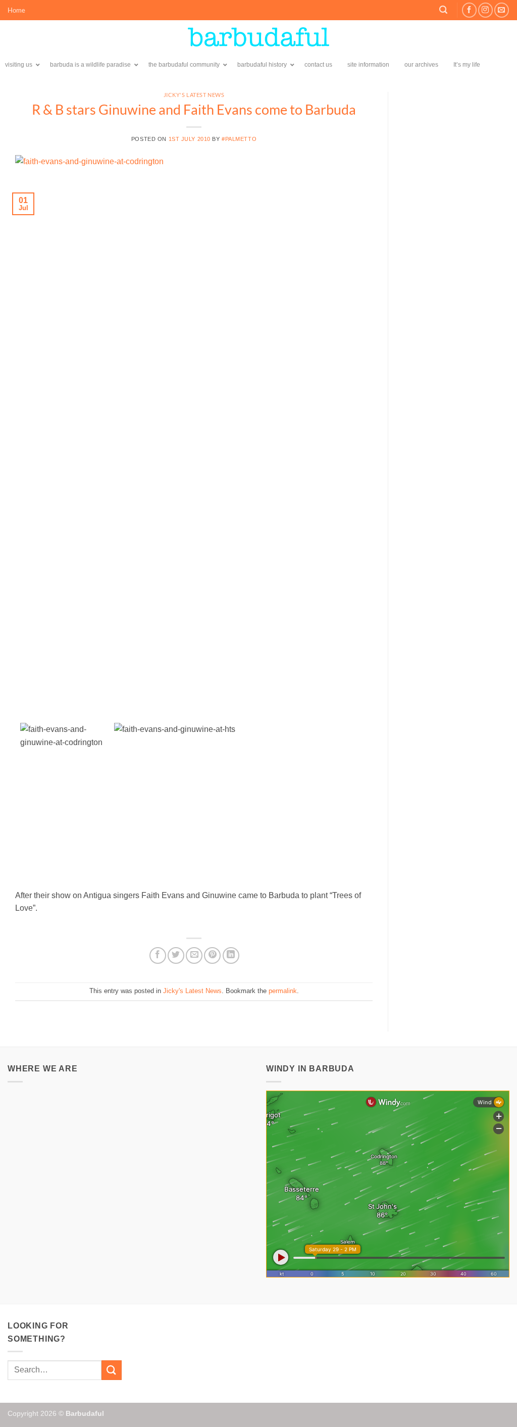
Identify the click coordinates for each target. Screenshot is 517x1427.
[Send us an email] (501, 10)
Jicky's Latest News (194, 94)
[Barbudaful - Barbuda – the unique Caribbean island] (258, 36)
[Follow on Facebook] (469, 10)
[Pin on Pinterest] (212, 955)
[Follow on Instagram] (485, 10)
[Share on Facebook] (157, 955)
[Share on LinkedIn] (231, 955)
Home (16, 10)
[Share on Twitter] (176, 955)
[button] (443, 10)
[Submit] (111, 1370)
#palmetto (239, 139)
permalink (283, 991)
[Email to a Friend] (194, 955)
